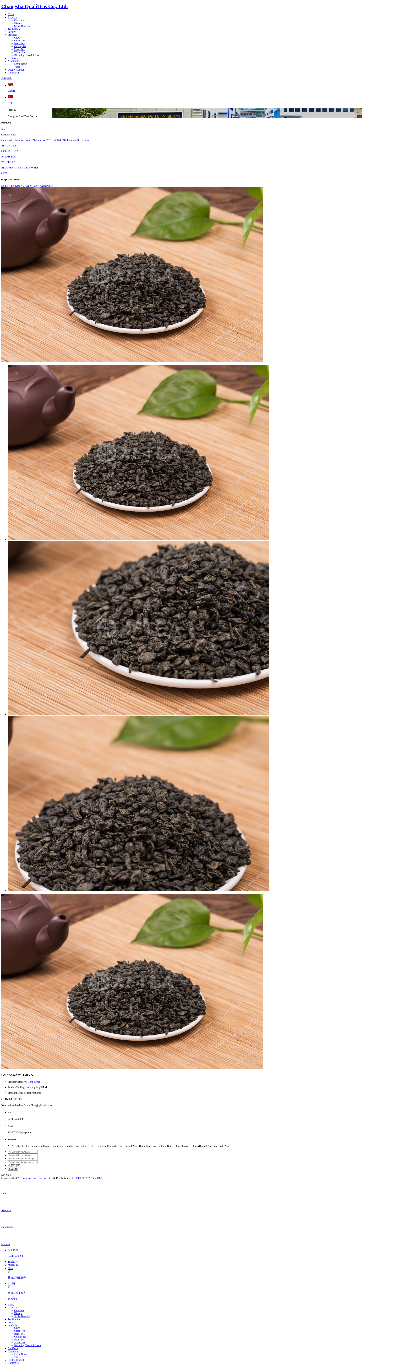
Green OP (28, 140)
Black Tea (19, 43)
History (18, 23)
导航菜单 (6, 78)
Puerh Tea (19, 49)
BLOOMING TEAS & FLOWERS (19, 167)
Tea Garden (14, 29)
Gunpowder (7, 140)
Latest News (20, 63)
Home (11, 14)
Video (17, 66)
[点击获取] (14, 1165)
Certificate (13, 58)
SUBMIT (13, 1169)
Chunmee (18, 140)
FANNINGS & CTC (56, 140)
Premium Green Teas (78, 140)
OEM (17, 37)
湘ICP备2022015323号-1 (89, 1178)
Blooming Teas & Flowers (27, 55)
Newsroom (13, 61)
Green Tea (19, 40)
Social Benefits (22, 26)
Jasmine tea (39, 140)
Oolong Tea (20, 46)
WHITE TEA (8, 162)
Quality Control (16, 69)
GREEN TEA (8, 134)
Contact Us (13, 72)
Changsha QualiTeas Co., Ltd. (34, 6)
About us (12, 17)
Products (12, 34)
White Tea (19, 52)
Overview (19, 20)
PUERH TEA (8, 156)
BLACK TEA (8, 145)
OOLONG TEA (9, 151)
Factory (12, 31)
